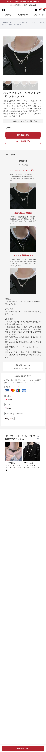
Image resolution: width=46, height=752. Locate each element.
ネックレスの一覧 (21, 22)
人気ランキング (38, 15)
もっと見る (38, 437)
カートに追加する (23, 141)
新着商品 (8, 15)
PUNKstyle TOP (7, 22)
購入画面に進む (23, 135)
